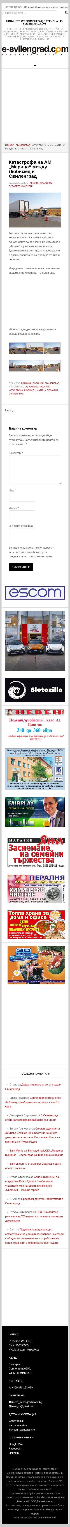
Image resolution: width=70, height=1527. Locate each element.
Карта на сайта (18, 1425)
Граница (26, 383)
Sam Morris (16, 1150)
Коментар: (16, 452)
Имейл (14, 508)
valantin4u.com (47, 1517)
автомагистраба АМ (37, 387)
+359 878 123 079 (22, 1387)
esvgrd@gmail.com (23, 1406)
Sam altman (17, 1163)
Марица (41, 390)
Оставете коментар (21, 186)
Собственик (16, 1420)
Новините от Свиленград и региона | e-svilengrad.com (34, 22)
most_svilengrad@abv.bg (26, 1402)
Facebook (14, 1448)
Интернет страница (21, 525)
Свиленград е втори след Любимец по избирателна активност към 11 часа (33, 1102)
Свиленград (52, 383)
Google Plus (16, 1444)
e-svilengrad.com (31, 1468)
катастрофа (16, 390)
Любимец (30, 390)
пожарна (52, 390)
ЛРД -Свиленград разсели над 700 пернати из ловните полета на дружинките (34, 1216)
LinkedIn (14, 1452)
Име (12, 490)
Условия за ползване (22, 1429)
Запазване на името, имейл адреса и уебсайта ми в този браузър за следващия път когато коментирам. (31, 552)
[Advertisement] (35, 105)
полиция (38, 383)
